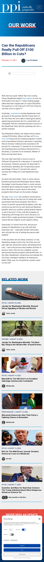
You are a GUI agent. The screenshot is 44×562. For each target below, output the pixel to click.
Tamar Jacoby (10, 313)
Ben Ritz (9, 459)
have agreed (28, 98)
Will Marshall (10, 386)
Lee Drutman (32, 60)
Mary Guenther (13, 497)
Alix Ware (23, 497)
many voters (14, 197)
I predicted (14, 113)
